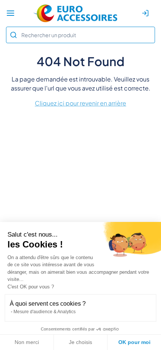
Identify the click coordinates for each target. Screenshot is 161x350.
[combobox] (80, 35)
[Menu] (10, 13)
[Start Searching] (13, 35)
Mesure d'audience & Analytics (44, 311)
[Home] (75, 13)
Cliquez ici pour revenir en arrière (80, 103)
